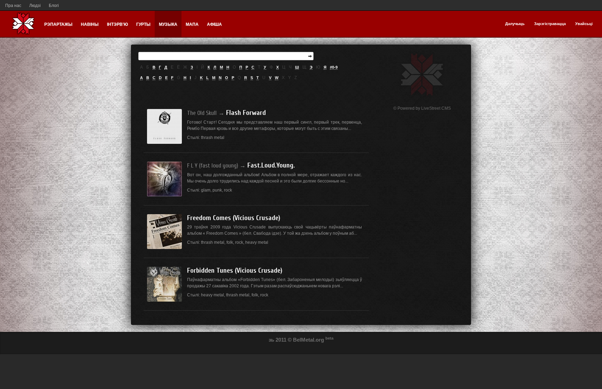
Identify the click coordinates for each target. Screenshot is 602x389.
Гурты (143, 24)
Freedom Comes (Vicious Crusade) (233, 218)
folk (229, 242)
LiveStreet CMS (436, 108)
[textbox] (226, 56)
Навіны (90, 24)
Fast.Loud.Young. (271, 165)
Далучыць (515, 24)
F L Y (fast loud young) (212, 165)
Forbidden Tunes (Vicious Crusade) (234, 270)
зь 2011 (277, 340)
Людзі (35, 5)
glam (205, 190)
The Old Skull (202, 113)
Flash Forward (246, 113)
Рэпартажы (58, 24)
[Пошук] (310, 56)
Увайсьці (584, 24)
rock (228, 190)
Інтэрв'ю (117, 24)
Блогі (54, 5)
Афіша (214, 24)
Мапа (192, 24)
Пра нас (13, 5)
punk (217, 190)
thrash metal (212, 137)
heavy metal (256, 242)
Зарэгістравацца (550, 24)
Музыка (168, 24)
